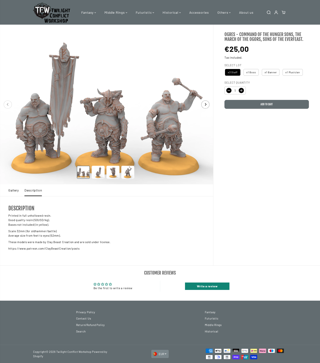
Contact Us (83, 318)
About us (246, 12)
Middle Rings (115, 12)
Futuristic (144, 12)
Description (33, 190)
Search (81, 331)
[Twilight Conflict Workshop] (51, 12)
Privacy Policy (85, 312)
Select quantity (237, 82)
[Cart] (283, 12)
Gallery (13, 190)
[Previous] (8, 104)
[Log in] (276, 12)
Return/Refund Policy (90, 325)
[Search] (268, 12)
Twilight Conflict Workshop (73, 351)
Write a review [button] (207, 286)
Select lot (233, 65)
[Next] (205, 104)
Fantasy (87, 12)
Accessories (199, 12)
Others (223, 12)
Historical (171, 12)
